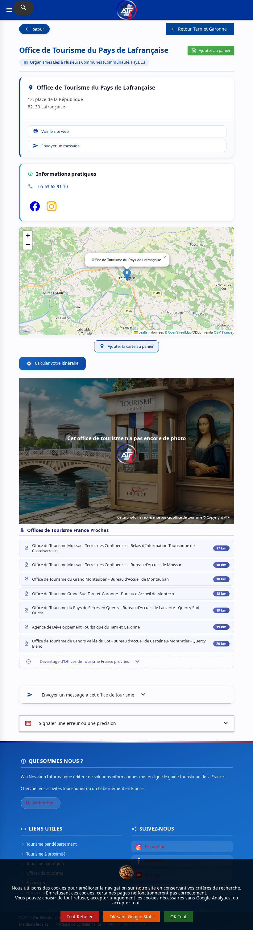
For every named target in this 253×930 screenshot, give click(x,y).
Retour (34, 29)
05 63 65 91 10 (53, 186)
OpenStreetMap (180, 332)
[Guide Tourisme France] (126, 13)
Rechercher (39, 803)
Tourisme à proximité (43, 854)
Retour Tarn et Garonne (199, 29)
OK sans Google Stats (132, 916)
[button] (127, 274)
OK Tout (178, 916)
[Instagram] (51, 210)
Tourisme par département (49, 844)
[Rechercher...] (23, 8)
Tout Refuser (80, 916)
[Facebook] (35, 210)
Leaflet (143, 332)
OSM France (223, 332)
